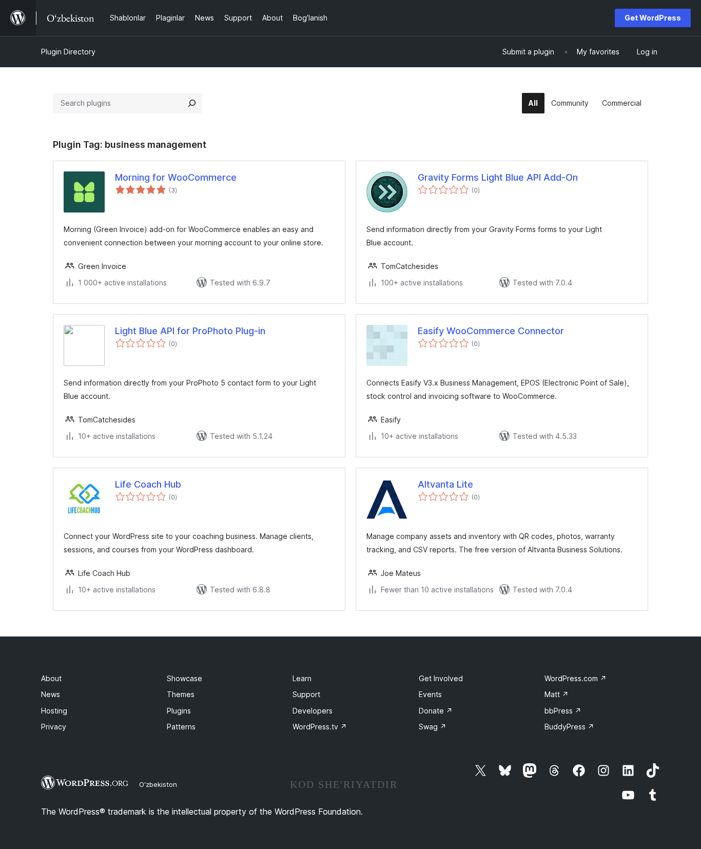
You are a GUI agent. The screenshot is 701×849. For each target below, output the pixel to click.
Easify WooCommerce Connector (491, 330)
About (51, 678)
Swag (432, 726)
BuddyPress (569, 726)
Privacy (53, 726)
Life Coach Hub (148, 484)
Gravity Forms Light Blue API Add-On (498, 177)
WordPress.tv (320, 726)
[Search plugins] (192, 103)
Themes (180, 694)
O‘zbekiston (158, 784)
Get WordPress (653, 17)
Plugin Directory (68, 51)
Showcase (184, 678)
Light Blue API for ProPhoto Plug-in (190, 330)
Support (306, 694)
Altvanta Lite (445, 484)
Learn (302, 678)
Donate (436, 710)
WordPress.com (575, 678)
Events (430, 694)
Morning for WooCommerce (176, 177)
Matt (556, 694)
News (50, 694)
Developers (313, 710)
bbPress (562, 710)
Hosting (54, 710)
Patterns (181, 726)
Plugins (179, 710)
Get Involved (441, 678)
